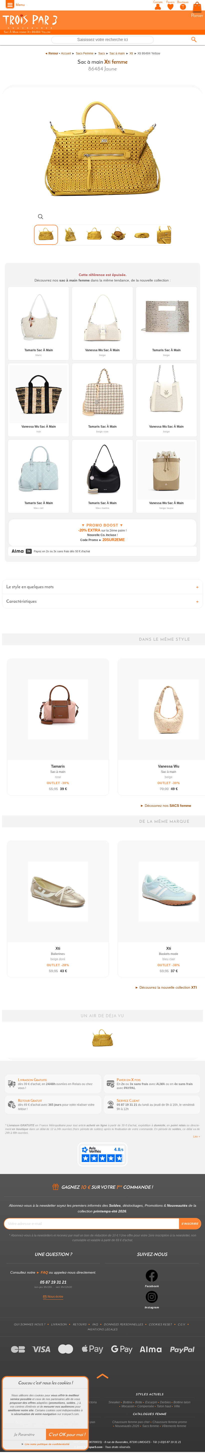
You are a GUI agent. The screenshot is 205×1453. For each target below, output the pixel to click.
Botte (138, 1402)
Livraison (59, 1324)
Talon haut (164, 1406)
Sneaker (114, 1402)
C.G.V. (181, 1324)
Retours (79, 1324)
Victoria (91, 1402)
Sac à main (117, 53)
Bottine (127, 1402)
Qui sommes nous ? (29, 1324)
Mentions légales (103, 1329)
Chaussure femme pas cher (131, 1422)
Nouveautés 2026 (127, 1426)
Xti (131, 53)
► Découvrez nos (165, 806)
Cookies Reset (160, 1324)
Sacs (101, 53)
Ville (177, 1406)
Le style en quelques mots (30, 586)
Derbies (165, 1402)
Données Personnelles (123, 1324)
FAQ (95, 1324)
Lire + (196, 1136)
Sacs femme (150, 1426)
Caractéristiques (21, 601)
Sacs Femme (85, 53)
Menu (20, 5)
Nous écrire (55, 1296)
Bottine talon (182, 1402)
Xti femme (116, 61)
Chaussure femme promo (169, 1422)
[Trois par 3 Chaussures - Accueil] (29, 28)
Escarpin (151, 1402)
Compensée (145, 1406)
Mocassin (128, 1406)
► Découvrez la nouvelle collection (166, 987)
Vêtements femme (174, 1426)
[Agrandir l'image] (40, 216)
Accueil (66, 53)
